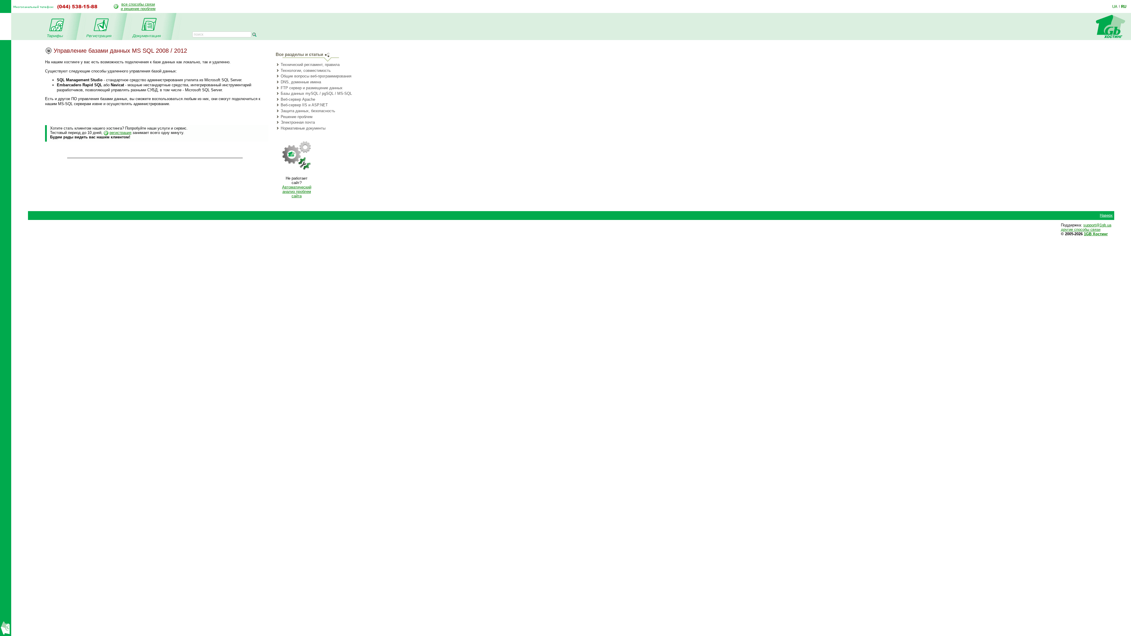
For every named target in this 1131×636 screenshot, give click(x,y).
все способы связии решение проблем (138, 6)
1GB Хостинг (1096, 234)
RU (1123, 6)
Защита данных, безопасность (308, 111)
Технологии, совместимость (306, 70)
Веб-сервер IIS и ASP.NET (304, 105)
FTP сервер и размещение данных (312, 88)
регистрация (120, 132)
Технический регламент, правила (310, 64)
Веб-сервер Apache (298, 99)
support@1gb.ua (1097, 225)
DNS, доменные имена (301, 82)
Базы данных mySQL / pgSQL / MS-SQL (316, 93)
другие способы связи (1080, 229)
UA (1114, 6)
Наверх (1106, 215)
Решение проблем (296, 117)
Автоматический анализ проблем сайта (296, 191)
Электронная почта (298, 122)
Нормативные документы (303, 128)
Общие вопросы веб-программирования (316, 76)
